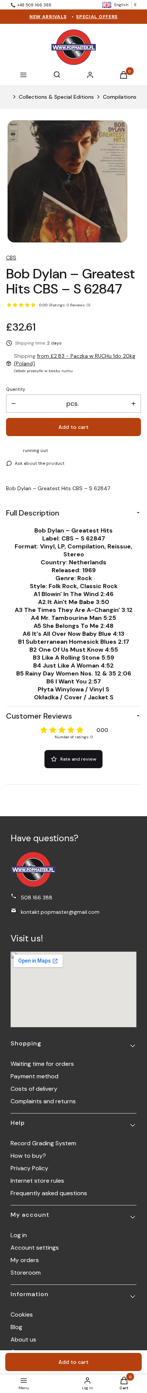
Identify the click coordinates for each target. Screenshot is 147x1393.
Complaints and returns (43, 1101)
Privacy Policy (29, 1168)
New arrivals (47, 17)
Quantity (15, 389)
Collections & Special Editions (56, 96)
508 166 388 (36, 897)
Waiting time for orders (42, 1064)
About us (23, 1339)
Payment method (34, 1076)
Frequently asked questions (49, 1193)
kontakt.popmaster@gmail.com (60, 911)
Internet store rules (37, 1181)
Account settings (35, 1248)
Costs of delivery (34, 1089)
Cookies (22, 1314)
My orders (25, 1260)
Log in (19, 1235)
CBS (11, 257)
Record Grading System (43, 1143)
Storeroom (26, 1273)
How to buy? (28, 1156)
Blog (16, 1327)
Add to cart (73, 427)
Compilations (119, 96)
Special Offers (97, 17)
